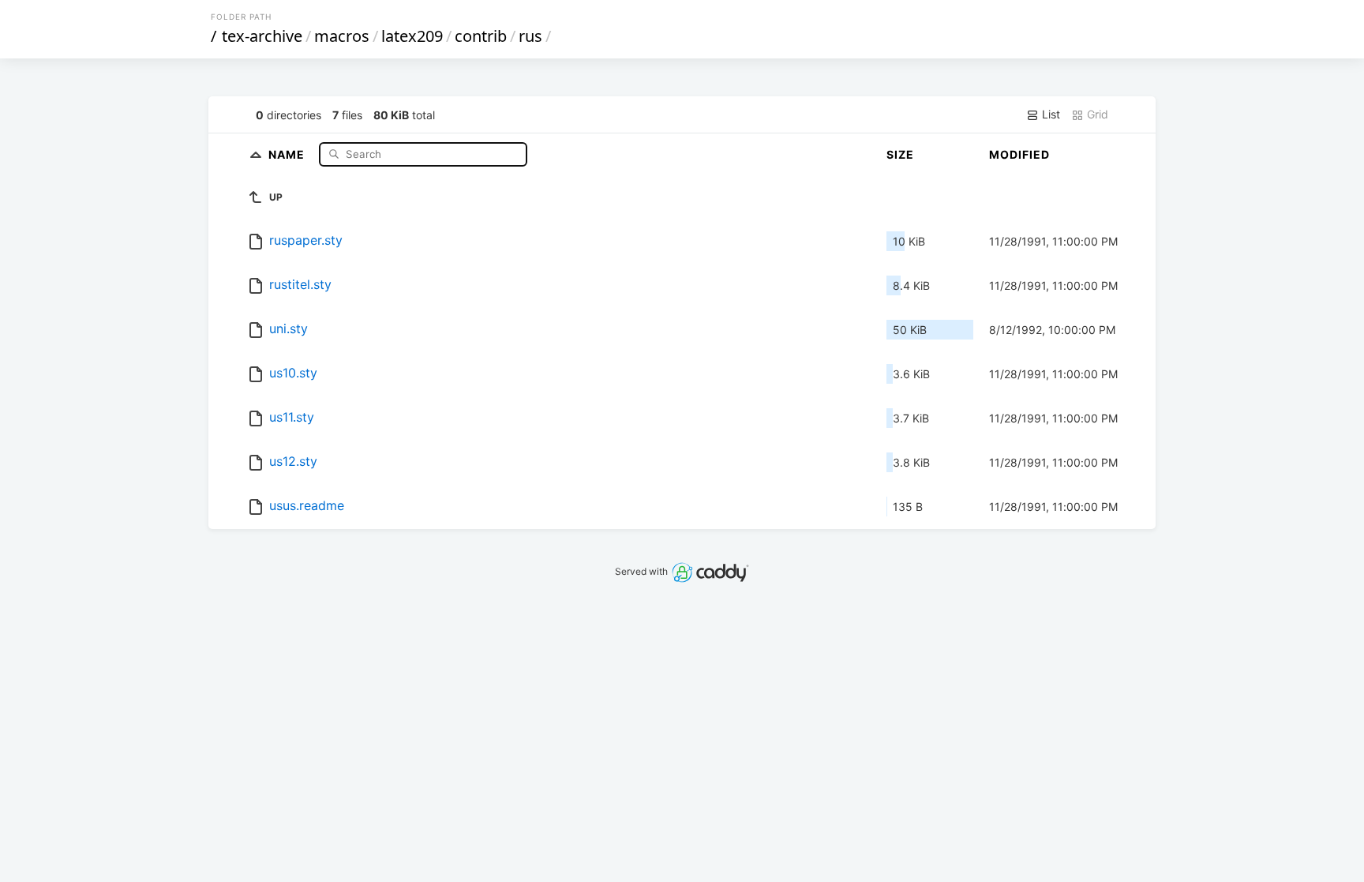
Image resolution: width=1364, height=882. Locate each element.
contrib (481, 36)
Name (288, 153)
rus (530, 36)
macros (341, 36)
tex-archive (262, 36)
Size (900, 154)
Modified (1019, 154)
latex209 (412, 36)
